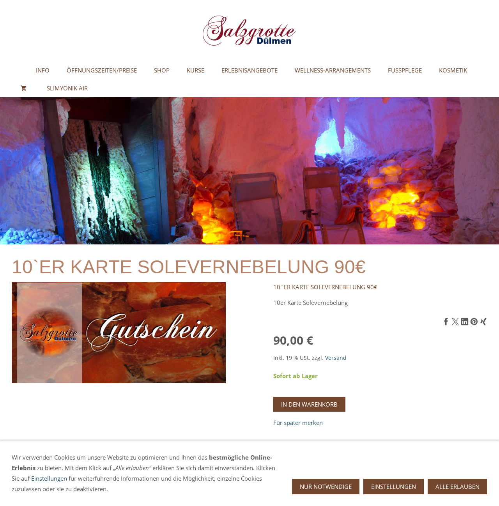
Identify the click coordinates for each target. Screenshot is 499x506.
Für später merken (298, 422)
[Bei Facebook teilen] (446, 322)
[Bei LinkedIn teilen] (465, 322)
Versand (336, 357)
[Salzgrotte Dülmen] (19, 70)
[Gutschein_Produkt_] (119, 332)
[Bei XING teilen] (483, 322)
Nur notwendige (326, 486)
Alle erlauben (457, 486)
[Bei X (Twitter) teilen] (455, 322)
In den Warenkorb (309, 404)
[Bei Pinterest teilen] (474, 322)
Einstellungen (49, 478)
